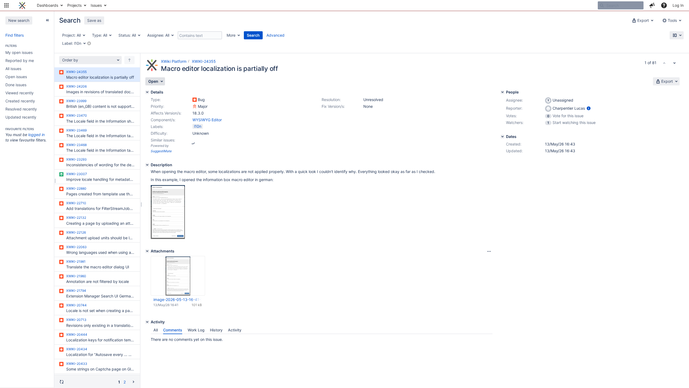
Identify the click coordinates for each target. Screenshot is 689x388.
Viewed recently (19, 93)
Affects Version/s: (166, 113)
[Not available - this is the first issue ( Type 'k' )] (664, 63)
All (155, 330)
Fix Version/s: (333, 106)
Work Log (196, 330)
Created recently (20, 101)
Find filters (14, 35)
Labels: (157, 126)
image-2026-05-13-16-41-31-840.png (177, 299)
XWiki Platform (174, 61)
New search (18, 20)
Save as (94, 20)
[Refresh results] (62, 382)
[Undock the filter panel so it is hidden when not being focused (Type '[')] (47, 20)
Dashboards (47, 5)
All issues (13, 68)
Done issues (15, 84)
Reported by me (19, 60)
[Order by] (129, 60)
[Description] (147, 165)
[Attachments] (147, 251)
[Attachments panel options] (489, 251)
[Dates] (502, 136)
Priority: (157, 106)
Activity (234, 330)
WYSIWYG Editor (207, 119)
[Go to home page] (22, 5)
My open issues (19, 52)
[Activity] (147, 322)
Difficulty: (159, 133)
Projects (74, 5)
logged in (36, 134)
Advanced (275, 35)
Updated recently (20, 117)
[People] (502, 92)
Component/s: (163, 119)
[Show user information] (588, 108)
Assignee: (514, 100)
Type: (156, 99)
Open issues (16, 76)
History (216, 330)
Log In (678, 5)
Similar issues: (163, 140)
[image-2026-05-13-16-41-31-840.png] (168, 237)
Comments (172, 330)
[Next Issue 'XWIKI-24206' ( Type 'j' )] (674, 63)
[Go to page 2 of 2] (133, 381)
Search (253, 35)
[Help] (664, 5)
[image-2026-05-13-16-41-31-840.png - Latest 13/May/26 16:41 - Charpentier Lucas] (178, 276)
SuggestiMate (161, 151)
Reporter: (514, 108)
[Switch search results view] (677, 35)
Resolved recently (21, 109)
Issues (96, 5)
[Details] (147, 92)
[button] (6, 5)
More (231, 35)
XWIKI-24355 (204, 61)
